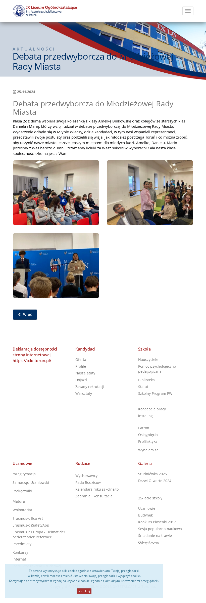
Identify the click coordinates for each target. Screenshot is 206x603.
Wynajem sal (149, 450)
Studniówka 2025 (152, 473)
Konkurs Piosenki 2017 (157, 522)
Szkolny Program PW (155, 393)
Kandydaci (85, 349)
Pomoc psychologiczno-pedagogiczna (157, 369)
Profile (80, 366)
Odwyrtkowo (148, 542)
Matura (19, 501)
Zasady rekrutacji (89, 386)
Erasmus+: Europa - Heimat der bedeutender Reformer (39, 534)
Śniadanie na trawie (155, 535)
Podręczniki (22, 491)
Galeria (145, 463)
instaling (145, 415)
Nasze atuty (85, 373)
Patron (143, 427)
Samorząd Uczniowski (31, 482)
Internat (19, 559)
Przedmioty (22, 543)
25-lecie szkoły (150, 498)
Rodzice (82, 463)
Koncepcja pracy (152, 409)
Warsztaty (83, 393)
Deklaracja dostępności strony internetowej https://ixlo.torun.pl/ (35, 354)
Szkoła (144, 349)
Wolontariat (22, 509)
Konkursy (20, 552)
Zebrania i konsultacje (94, 496)
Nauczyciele (148, 359)
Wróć (27, 314)
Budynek (145, 515)
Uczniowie (22, 463)
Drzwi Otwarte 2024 (154, 480)
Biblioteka (146, 379)
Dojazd (81, 379)
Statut (143, 386)
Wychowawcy (86, 475)
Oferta (80, 359)
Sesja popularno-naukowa (160, 528)
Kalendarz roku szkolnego (97, 489)
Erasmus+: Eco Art (28, 518)
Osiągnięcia (148, 434)
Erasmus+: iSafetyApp (31, 525)
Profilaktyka (147, 441)
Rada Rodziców (88, 482)
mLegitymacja (24, 473)
